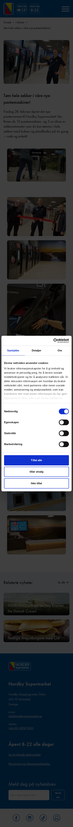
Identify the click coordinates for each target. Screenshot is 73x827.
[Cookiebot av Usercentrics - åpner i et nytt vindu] (53, 340)
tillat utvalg (36, 471)
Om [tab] (60, 350)
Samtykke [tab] (13, 350)
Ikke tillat (36, 483)
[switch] (64, 422)
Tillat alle (36, 460)
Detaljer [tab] (36, 350)
